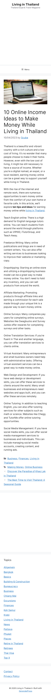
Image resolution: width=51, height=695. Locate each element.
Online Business (33, 467)
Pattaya (8, 629)
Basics (7, 576)
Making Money (15, 467)
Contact (8, 671)
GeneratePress (25, 691)
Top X (7, 657)
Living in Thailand (25, 4)
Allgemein (9, 567)
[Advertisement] (25, 39)
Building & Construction (17, 581)
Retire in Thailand (13, 643)
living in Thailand (35, 210)
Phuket (7, 634)
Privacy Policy (12, 676)
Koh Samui (9, 610)
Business (12, 458)
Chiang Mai (10, 595)
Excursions (10, 600)
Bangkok (8, 572)
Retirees (8, 648)
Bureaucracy (11, 586)
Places (7, 638)
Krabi (7, 615)
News (7, 624)
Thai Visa (9, 653)
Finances (24, 458)
